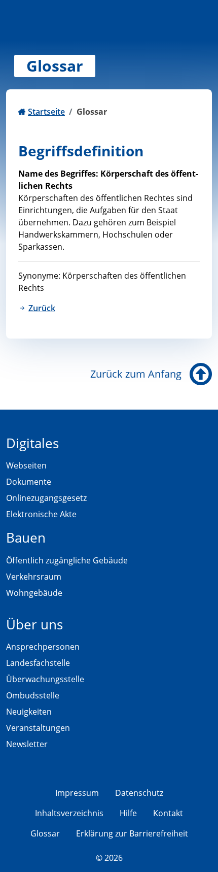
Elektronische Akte (41, 514)
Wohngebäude (34, 592)
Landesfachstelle (38, 662)
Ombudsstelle (32, 695)
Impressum (77, 792)
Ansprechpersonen (43, 646)
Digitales (32, 443)
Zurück (41, 308)
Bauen (26, 537)
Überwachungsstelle (45, 679)
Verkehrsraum (33, 576)
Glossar (45, 833)
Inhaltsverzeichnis (69, 813)
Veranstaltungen (38, 727)
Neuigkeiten (29, 711)
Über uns (34, 624)
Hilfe (128, 813)
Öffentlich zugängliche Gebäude (67, 560)
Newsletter (27, 744)
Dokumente (28, 481)
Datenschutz (139, 792)
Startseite (46, 111)
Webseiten (26, 465)
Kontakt (168, 813)
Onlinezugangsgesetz (46, 498)
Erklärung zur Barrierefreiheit (132, 833)
